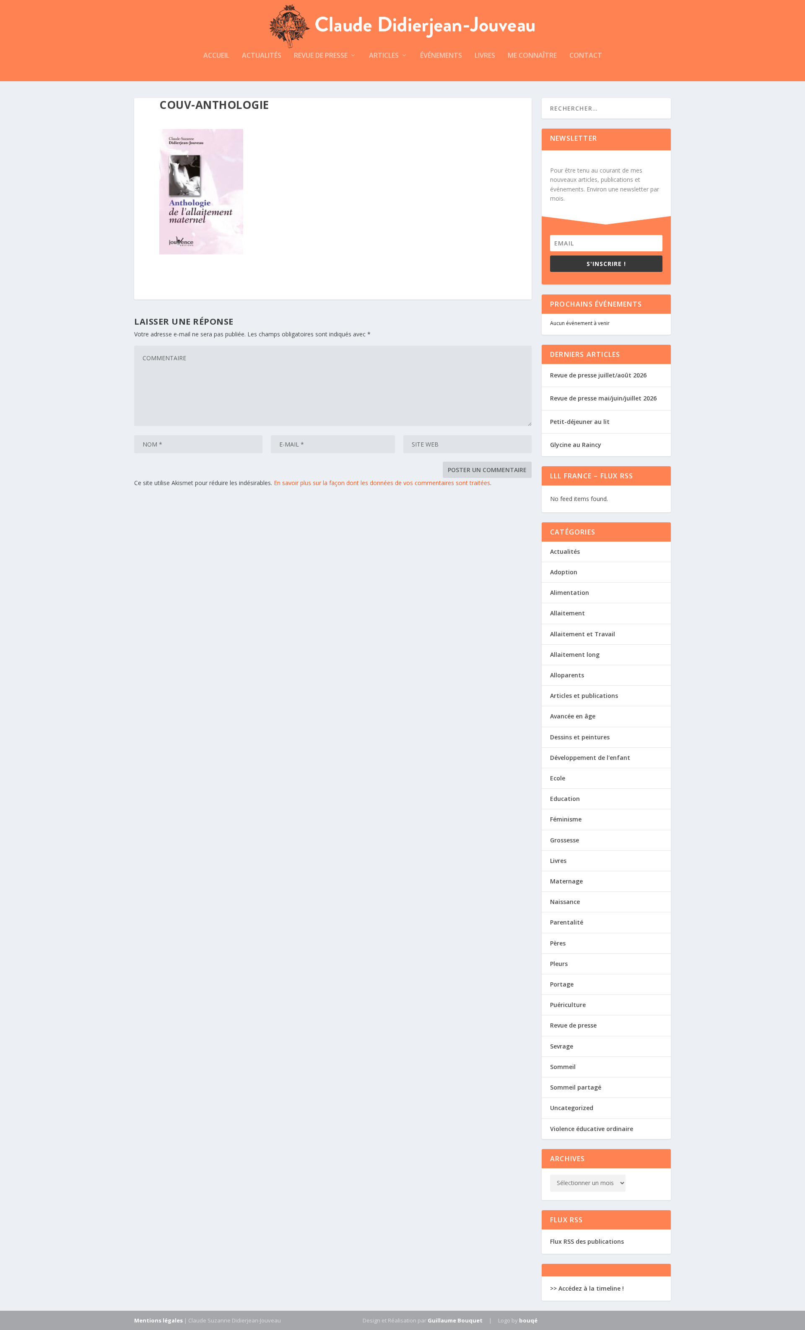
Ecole (557, 778)
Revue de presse (321, 56)
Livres (485, 56)
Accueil (216, 56)
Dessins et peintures (580, 737)
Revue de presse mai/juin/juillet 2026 (603, 398)
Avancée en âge (572, 716)
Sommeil (563, 1067)
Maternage (566, 881)
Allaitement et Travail (582, 634)
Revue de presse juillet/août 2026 (598, 375)
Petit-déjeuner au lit (580, 422)
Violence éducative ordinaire (591, 1129)
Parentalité (566, 922)
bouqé (528, 1320)
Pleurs (559, 964)
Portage (562, 984)
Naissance (565, 902)
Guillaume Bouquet (455, 1320)
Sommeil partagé (575, 1087)
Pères (558, 943)
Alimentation (569, 593)
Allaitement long (575, 655)
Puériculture (568, 1005)
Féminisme (566, 819)
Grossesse (564, 840)
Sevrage (561, 1046)
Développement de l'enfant (590, 758)
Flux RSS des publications (587, 1241)
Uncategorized (571, 1108)
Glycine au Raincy (575, 445)
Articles (384, 56)
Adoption (563, 572)
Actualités (261, 56)
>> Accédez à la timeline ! (587, 1288)
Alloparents (567, 675)
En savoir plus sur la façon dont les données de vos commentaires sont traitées (382, 483)
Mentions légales (158, 1320)
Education (565, 799)
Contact (585, 56)
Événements (441, 56)
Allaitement (567, 613)
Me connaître (532, 56)
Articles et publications (584, 696)
